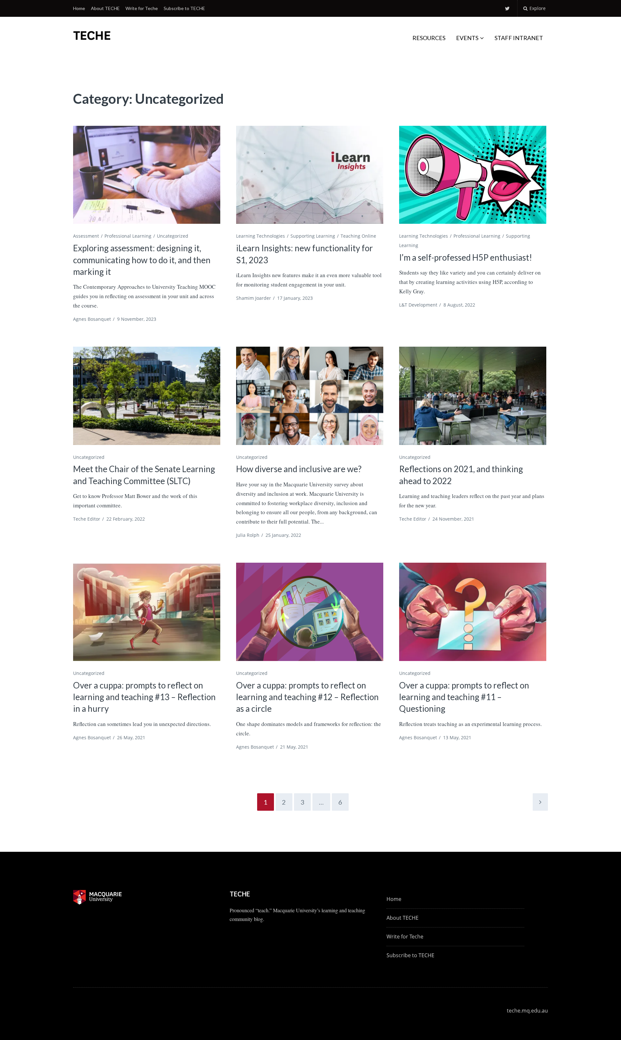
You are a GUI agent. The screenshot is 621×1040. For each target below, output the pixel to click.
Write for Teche (141, 8)
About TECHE (105, 8)
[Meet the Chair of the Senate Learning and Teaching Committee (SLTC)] (146, 396)
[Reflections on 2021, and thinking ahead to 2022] (472, 396)
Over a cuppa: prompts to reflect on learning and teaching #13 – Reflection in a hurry (144, 697)
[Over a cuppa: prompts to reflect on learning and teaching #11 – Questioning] (472, 612)
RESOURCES (428, 37)
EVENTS (467, 37)
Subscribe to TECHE (184, 8)
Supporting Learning (312, 236)
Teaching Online (358, 236)
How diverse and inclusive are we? (299, 469)
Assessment (86, 236)
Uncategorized (172, 236)
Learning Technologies (260, 236)
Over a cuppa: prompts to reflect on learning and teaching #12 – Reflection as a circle (307, 697)
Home (79, 8)
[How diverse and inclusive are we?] (309, 396)
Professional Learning (127, 236)
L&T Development (418, 305)
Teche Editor (86, 519)
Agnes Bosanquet (92, 319)
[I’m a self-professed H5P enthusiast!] (472, 175)
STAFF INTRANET (519, 37)
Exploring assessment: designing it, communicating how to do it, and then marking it (142, 260)
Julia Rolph (247, 535)
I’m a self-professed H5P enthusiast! (465, 257)
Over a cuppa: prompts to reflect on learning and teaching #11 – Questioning (464, 697)
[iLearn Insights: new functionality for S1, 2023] (309, 175)
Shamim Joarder (253, 298)
